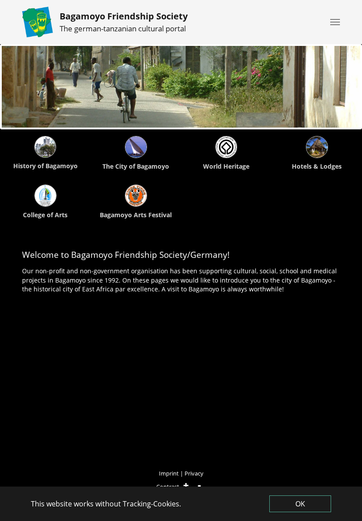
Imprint (169, 473)
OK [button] (300, 504)
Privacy (194, 473)
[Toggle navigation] (335, 22)
